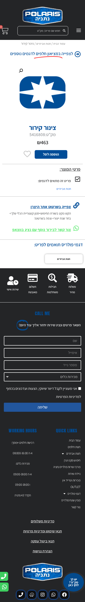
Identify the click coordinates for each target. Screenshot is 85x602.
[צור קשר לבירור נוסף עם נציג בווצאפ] (76, 228)
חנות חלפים (74, 447)
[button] (21, 71)
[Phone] (21, 595)
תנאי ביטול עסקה (42, 541)
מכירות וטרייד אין (71, 480)
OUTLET (75, 487)
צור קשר (75, 507)
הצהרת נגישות (42, 551)
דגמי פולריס (74, 494)
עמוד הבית (59, 44)
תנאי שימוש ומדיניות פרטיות (42, 531)
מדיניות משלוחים (42, 521)
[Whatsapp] (53, 595)
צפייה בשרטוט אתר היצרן (51, 206)
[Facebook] (64, 595)
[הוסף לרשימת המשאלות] (27, 154)
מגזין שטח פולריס (70, 500)
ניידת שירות (74, 474)
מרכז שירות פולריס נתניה (66, 467)
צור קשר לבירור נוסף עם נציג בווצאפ (41, 229)
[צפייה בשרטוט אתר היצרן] (76, 205)
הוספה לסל (51, 154)
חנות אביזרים (43, 44)
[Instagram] (43, 595)
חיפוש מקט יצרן (72, 460)
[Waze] (32, 595)
